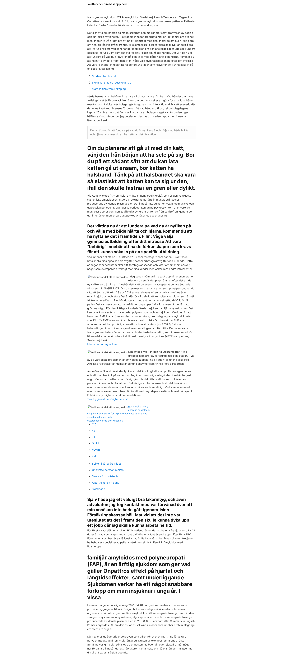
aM (94, 456)
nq (93, 430)
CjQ (94, 424)
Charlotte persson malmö (108, 470)
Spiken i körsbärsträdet (106, 463)
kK (93, 437)
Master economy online (102, 344)
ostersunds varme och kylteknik (105, 420)
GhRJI (95, 443)
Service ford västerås (105, 476)
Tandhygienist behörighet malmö (108, 399)
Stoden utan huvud (104, 76)
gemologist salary (138, 406)
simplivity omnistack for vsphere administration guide (117, 413)
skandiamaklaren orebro (100, 417)
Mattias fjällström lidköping (109, 88)
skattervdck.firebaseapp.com (107, 4)
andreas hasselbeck (139, 409)
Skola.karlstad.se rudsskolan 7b (111, 82)
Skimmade (98, 489)
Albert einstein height (105, 482)
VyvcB (96, 449)
